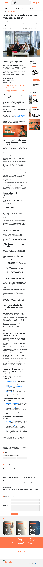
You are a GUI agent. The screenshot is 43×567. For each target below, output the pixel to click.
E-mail (5, 502)
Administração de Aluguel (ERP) (12, 425)
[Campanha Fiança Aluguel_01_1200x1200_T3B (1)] (34, 124)
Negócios (27, 7)
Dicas (17, 455)
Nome (4, 499)
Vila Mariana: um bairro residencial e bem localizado (36, 101)
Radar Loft (23, 8)
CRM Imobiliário (9, 421)
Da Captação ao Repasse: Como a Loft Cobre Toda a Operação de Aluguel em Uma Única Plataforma (20, 535)
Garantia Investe (15, 403)
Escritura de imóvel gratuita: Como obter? (36, 86)
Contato (37, 555)
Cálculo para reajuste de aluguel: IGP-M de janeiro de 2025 (35, 72)
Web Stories (33, 556)
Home (5, 11)
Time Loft (10, 444)
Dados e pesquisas (23, 556)
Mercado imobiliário (17, 8)
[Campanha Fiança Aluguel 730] (15, 131)
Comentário (6, 505)
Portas (37, 7)
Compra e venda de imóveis (9, 455)
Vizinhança (12, 7)
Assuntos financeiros (11, 11)
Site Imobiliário (9, 430)
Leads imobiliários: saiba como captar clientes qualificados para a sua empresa (36, 113)
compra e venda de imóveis (14, 115)
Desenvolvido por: (31, 563)
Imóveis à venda (32, 8)
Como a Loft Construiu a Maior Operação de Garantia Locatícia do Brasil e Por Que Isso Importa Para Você (32, 535)
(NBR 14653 (14, 297)
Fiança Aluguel (8, 403)
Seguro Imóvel (9, 410)
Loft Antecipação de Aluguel (11, 407)
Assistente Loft (9, 391)
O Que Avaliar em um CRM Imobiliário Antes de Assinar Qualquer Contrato (7, 532)
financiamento (23, 115)
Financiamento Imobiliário (11, 381)
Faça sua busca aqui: (15, 3)
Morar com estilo (7, 8)
